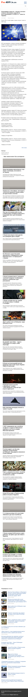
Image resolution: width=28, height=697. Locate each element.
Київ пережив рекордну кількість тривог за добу (13, 408)
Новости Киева (11, 18)
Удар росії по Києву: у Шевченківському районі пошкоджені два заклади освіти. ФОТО (16, 655)
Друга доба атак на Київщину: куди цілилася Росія (14, 322)
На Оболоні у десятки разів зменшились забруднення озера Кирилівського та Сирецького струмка (13, 256)
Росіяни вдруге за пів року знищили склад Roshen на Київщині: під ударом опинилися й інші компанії (14, 451)
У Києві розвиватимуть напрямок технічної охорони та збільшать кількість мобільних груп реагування (13, 279)
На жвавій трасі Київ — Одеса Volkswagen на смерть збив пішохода (12, 343)
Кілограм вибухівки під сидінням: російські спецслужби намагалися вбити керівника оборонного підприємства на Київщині (12, 637)
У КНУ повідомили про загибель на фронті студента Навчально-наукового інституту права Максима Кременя (13, 428)
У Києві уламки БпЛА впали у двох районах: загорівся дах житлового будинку (13, 534)
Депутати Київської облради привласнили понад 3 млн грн (12, 575)
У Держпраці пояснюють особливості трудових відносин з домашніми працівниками (13, 662)
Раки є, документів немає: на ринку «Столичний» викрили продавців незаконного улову (14, 473)
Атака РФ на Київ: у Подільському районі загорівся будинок (13, 493)
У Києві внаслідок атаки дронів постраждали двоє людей (12, 235)
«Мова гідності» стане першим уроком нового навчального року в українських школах (13, 632)
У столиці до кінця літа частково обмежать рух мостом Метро (13, 513)
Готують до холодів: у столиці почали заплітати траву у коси (12, 555)
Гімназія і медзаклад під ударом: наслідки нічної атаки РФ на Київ (16, 613)
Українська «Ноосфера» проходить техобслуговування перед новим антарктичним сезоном (14, 192)
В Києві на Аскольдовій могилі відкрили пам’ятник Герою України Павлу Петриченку (13, 364)
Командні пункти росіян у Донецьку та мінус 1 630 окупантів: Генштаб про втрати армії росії (12, 387)
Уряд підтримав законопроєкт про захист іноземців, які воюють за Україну (13, 171)
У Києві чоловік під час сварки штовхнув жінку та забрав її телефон (12, 302)
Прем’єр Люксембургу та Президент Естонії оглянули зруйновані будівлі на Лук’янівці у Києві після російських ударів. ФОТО (17, 593)
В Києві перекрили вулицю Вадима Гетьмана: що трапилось (17, 667)
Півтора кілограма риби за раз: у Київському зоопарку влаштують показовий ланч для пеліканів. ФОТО (14, 214)
